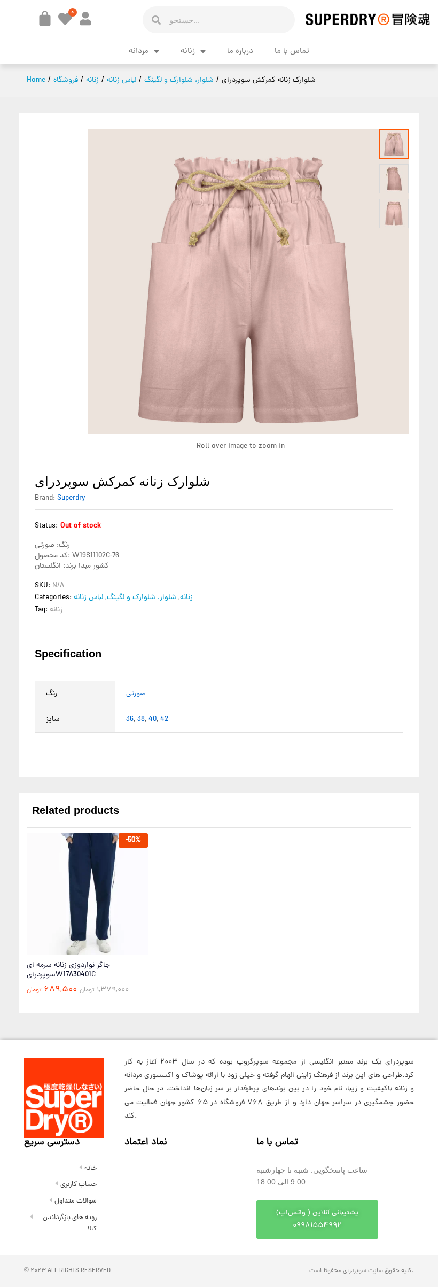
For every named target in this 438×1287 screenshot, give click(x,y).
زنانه (188, 51)
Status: (46, 526)
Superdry (71, 498)
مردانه (138, 51)
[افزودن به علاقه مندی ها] (110, 948)
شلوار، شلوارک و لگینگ (141, 597)
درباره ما (240, 51)
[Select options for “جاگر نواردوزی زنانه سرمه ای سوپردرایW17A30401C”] (61, 948)
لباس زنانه (88, 597)
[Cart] (45, 19)
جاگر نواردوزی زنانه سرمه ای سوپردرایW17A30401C (68, 970)
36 (130, 719)
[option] (87, 921)
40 (152, 719)
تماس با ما (292, 51)
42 (164, 719)
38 (141, 719)
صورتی (136, 694)
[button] (317, 1219)
